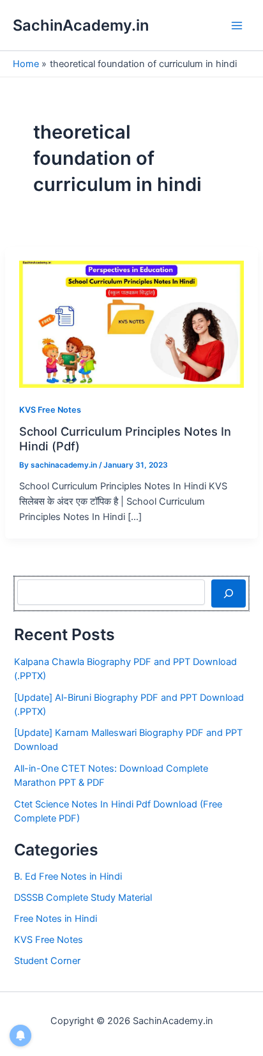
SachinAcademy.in (81, 25)
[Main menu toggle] (236, 25)
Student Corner (47, 961)
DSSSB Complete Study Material (83, 897)
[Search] (228, 593)
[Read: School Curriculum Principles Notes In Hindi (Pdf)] (131, 324)
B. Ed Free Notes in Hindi (68, 876)
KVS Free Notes (50, 410)
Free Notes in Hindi (55, 918)
